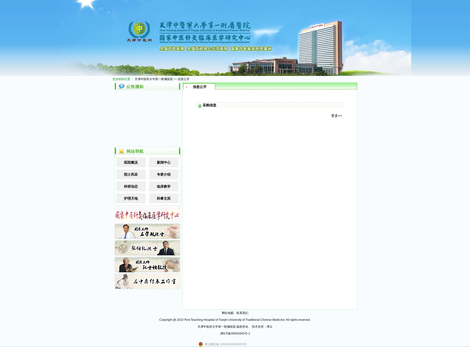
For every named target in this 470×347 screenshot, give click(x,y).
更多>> (336, 116)
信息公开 (183, 79)
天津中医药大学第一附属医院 (154, 79)
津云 (269, 326)
